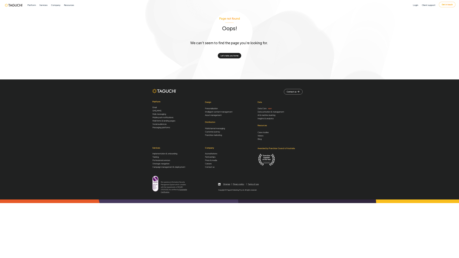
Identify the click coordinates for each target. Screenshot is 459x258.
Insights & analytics (266, 118)
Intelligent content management (218, 111)
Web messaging (159, 114)
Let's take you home (229, 55)
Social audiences (159, 124)
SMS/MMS (156, 110)
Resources (69, 5)
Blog (260, 139)
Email (154, 107)
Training (155, 157)
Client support (428, 5)
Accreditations (211, 153)
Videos (260, 135)
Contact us (210, 167)
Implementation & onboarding (164, 153)
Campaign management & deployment (168, 167)
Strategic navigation (160, 163)
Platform (31, 5)
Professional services (161, 160)
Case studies (263, 132)
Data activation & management (271, 111)
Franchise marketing (213, 135)
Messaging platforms (161, 127)
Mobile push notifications (162, 117)
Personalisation (211, 108)
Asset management (213, 115)
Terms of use (253, 184)
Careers (208, 163)
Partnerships (210, 157)
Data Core (265, 108)
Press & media (211, 160)
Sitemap (226, 184)
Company (55, 5)
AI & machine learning (266, 115)
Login (415, 5)
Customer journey (212, 131)
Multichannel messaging (215, 128)
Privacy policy (238, 184)
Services (43, 5)
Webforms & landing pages (163, 120)
